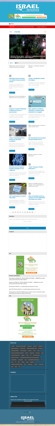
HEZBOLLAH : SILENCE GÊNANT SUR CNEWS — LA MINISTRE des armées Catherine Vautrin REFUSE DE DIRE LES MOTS (26, 283)
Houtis (27, 355)
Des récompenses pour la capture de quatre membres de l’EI (37, 138)
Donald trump (40, 348)
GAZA (38, 350)
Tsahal (16, 366)
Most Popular (41, 35)
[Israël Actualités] (27, 8)
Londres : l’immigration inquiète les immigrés (37, 79)
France (34, 350)
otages (27, 362)
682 (32, 212)
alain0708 (17, 90)
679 (25, 212)
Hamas (42, 353)
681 (30, 212)
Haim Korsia (38, 353)
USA (19, 366)
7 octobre (12, 346)
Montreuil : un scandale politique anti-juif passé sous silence (27, 286)
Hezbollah (22, 355)
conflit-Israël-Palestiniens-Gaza (32, 348)
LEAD (12, 362)
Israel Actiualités (13, 359)
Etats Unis (29, 350)
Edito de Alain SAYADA (15, 350)
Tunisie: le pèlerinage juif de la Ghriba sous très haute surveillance (17, 139)
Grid (12, 63)
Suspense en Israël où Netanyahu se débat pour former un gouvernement (17, 110)
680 (27, 212)
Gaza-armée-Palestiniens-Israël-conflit (17, 353)
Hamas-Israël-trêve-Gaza (15, 355)
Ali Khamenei (40, 346)
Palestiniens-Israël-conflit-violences (16, 364)
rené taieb (35, 364)
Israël (25, 359)
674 (13, 212)
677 (20, 212)
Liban (19, 362)
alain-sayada (30, 346)
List (17, 63)
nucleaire (22, 362)
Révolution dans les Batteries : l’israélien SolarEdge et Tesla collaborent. (17, 168)
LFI (15, 362)
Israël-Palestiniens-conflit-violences (33, 359)
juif (41, 359)
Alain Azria (35, 346)
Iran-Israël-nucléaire (36, 355)
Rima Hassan (41, 364)
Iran (30, 355)
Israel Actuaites (20, 359)
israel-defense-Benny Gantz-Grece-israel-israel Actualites (29, 357)
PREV (25, 364)
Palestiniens (32, 362)
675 (15, 212)
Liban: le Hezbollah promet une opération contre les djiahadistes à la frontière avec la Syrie (37, 197)
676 (18, 212)
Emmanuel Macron (23, 350)
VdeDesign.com (36, 422)
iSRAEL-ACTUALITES (15, 357)
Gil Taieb (26, 353)
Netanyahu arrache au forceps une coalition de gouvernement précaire (17, 80)
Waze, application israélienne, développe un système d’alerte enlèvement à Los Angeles (36, 110)
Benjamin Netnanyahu (14, 348)
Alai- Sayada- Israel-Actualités (21, 346)
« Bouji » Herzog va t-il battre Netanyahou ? (36, 167)
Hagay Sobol (32, 353)
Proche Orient (30, 364)
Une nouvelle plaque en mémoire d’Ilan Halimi (17, 196)
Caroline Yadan (22, 348)
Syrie (12, 366)
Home (11, 31)
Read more (12, 92)
